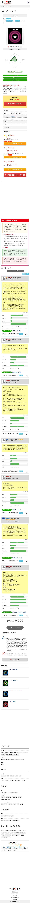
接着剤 (22, 835)
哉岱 (7, 439)
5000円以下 (16, 752)
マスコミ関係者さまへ (15, 897)
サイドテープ (8, 835)
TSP (8, 776)
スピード (6, 804)
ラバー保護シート (16, 835)
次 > (21, 620)
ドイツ (8, 816)
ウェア (7, 830)
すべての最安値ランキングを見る (15, 175)
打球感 (21, 804)
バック (25, 752)
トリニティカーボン (16, 330)
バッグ (2, 832)
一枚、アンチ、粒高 (15, 780)
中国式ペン (14, 797)
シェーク (3, 797)
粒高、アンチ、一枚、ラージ (12, 754)
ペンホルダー (11, 759)
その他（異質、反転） (6, 799)
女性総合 (11, 752)
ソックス (7, 832)
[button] (15, 36)
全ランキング (4, 759)
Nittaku (12, 776)
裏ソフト (3, 780)
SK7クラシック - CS (16, 509)
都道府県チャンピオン (10, 519)
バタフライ (3, 776)
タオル (11, 832)
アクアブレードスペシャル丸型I (19, 612)
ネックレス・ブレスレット (20, 832)
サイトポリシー (15, 895)
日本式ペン (8, 797)
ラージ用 (23, 780)
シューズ (3, 830)
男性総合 (6, 752)
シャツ (20, 830)
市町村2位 (20, 439)
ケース (24, 830)
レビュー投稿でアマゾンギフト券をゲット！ (14, 847)
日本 (2, 816)
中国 (5, 816)
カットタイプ (16, 820)
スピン (10, 804)
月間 (27, 273)
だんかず (8, 518)
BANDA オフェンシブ (17, 557)
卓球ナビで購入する (16, 104)
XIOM (20, 776)
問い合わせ (15, 899)
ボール (2, 835)
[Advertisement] (15, 202)
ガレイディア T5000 (16, 372)
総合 (2, 752)
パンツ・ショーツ (14, 830)
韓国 (12, 816)
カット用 (20, 797)
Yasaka (16, 776)
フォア (22, 752)
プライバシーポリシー (15, 894)
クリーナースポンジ (5, 837)
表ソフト (3, 754)
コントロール (16, 804)
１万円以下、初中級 (19, 759)
